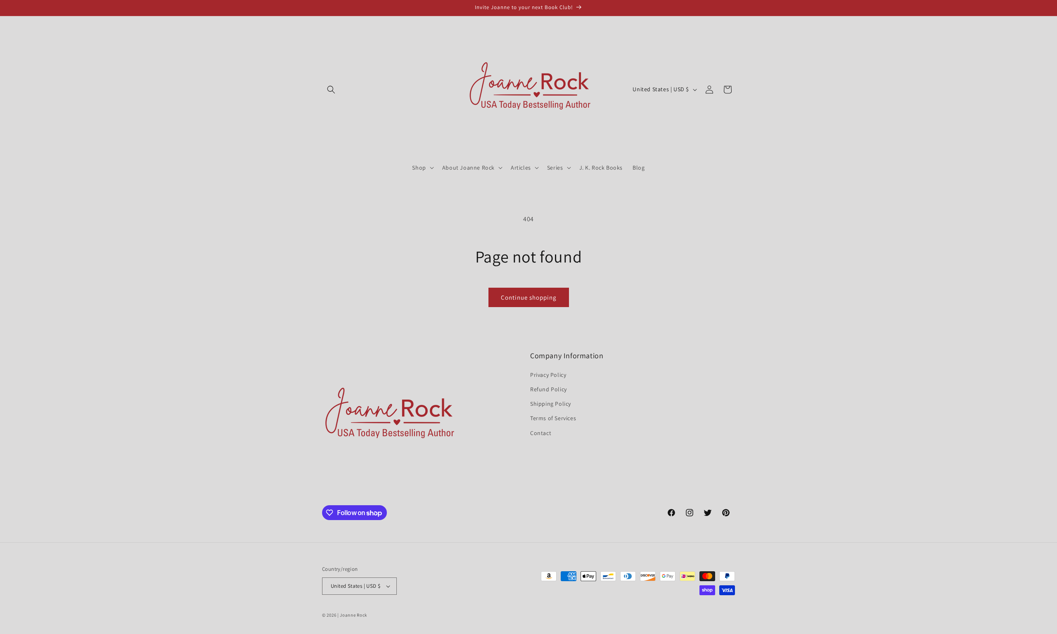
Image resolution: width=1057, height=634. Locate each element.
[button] (331, 89)
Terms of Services (553, 418)
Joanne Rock (353, 615)
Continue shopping (529, 297)
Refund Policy (548, 389)
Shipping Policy (550, 403)
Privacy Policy (548, 375)
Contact (540, 433)
